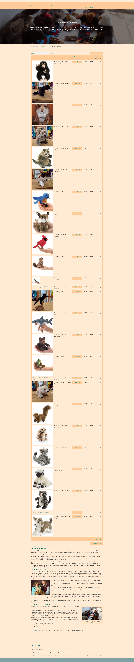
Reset (53, 53)
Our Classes (71, 4)
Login (86, 7)
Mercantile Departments (61, 4)
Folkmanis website (38, 630)
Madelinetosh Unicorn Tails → (95, 655)
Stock (90, 56)
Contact (87, 4)
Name (55, 56)
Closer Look (78, 61)
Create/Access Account (95, 4)
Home (33, 46)
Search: (33, 53)
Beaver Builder (77, 660)
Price (85, 56)
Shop (37, 46)
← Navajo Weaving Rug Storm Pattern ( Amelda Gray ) (45, 655)
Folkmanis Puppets (44, 46)
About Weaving (79, 4)
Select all (97, 58)
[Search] (104, 5)
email (47, 1)
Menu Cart (91, 7)
